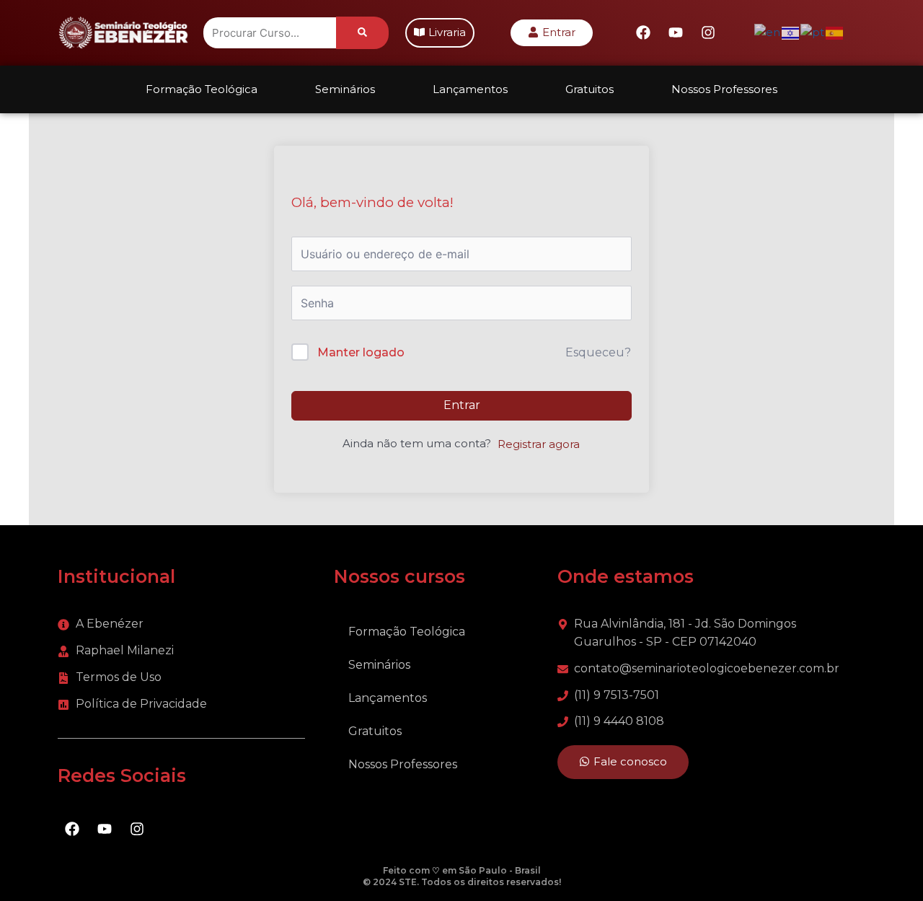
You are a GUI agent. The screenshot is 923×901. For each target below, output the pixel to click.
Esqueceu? (598, 352)
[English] (768, 32)
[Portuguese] (813, 32)
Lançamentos (470, 89)
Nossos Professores (724, 89)
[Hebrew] (791, 32)
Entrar (461, 405)
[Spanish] (835, 32)
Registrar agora (539, 444)
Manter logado (361, 352)
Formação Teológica (201, 89)
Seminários (345, 89)
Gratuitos (589, 89)
